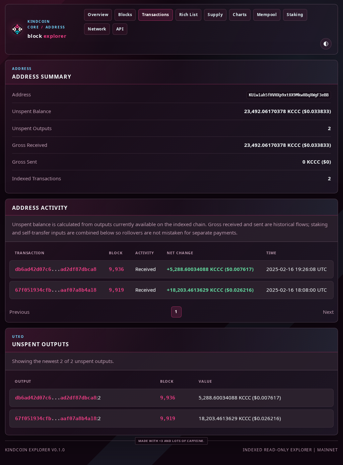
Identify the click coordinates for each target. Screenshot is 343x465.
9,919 (116, 290)
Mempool (267, 14)
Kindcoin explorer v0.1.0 (35, 450)
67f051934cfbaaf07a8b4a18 (55, 290)
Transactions (155, 14)
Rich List (188, 14)
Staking (295, 14)
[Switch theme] (326, 44)
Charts (240, 14)
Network (97, 29)
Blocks (125, 14)
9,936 (116, 269)
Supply (215, 14)
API (120, 29)
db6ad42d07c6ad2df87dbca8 (55, 269)
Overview (98, 14)
